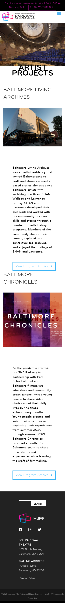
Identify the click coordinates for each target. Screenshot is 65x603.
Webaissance (56, 594)
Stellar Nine (32, 598)
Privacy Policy (27, 578)
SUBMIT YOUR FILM (42, 7)
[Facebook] (20, 529)
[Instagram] (29, 529)
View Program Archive (32, 266)
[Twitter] (39, 529)
